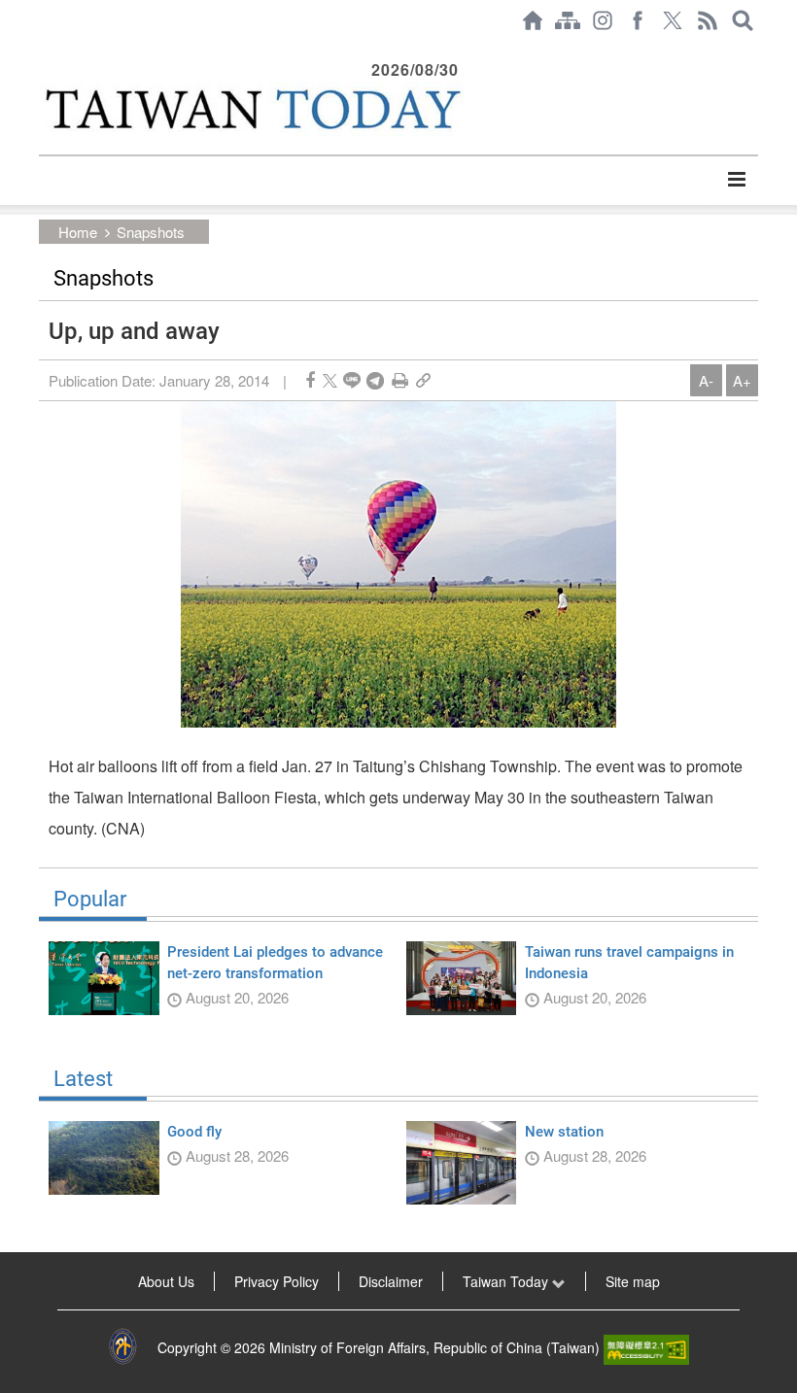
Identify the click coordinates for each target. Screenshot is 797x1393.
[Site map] (567, 20)
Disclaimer (391, 1281)
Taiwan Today (507, 1281)
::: (45, 50)
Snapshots (151, 231)
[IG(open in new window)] (602, 20)
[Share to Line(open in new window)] (352, 380)
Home (77, 231)
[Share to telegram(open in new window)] (375, 380)
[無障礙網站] (646, 1347)
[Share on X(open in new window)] (330, 380)
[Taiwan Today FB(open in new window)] (637, 20)
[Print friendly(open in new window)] (400, 380)
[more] (736, 179)
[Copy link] (423, 380)
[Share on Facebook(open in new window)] (310, 380)
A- (706, 380)
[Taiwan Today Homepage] (532, 20)
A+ (742, 380)
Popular (89, 899)
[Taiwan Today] (251, 109)
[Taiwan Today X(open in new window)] (672, 20)
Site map (633, 1281)
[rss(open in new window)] (707, 20)
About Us (166, 1281)
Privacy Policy (276, 1281)
